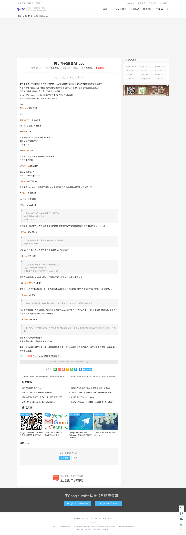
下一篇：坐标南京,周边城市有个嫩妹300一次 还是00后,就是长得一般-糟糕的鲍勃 (94, 376)
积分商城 (141, 3)
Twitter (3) (130, 79)
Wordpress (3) (145, 79)
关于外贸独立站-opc (69, 63)
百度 (109, 518)
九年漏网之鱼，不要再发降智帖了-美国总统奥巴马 (91, 392)
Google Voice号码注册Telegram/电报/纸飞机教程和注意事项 (80, 435)
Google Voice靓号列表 (77, 503)
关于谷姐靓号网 (128, 526)
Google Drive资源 (116, 526)
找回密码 (38, 3)
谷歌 (104, 518)
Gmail (47, 414)
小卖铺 (159, 9)
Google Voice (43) (131, 66)
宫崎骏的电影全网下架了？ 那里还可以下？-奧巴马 (91, 388)
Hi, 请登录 (21, 3)
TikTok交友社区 (95, 518)
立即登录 (64, 458)
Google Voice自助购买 (108, 503)
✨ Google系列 (118, 9)
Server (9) (129, 70)
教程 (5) (129, 75)
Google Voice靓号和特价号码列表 (31, 433)
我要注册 (30, 3)
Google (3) (158, 79)
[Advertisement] (93, 38)
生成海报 (88, 369)
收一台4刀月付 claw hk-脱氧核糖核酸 (37, 392)
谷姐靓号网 (21, 9)
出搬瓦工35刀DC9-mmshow (82, 397)
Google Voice (25, 414)
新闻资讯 (147, 9)
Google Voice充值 (104, 526)
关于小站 (152, 3)
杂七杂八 (134, 9)
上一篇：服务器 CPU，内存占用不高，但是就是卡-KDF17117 (44, 376)
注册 (75, 458)
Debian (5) (144, 75)
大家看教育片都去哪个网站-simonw (105, 433)
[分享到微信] (71, 369)
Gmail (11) (143, 66)
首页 (105, 9)
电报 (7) (143, 70)
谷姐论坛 (130, 3)
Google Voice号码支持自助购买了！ (47, 356)
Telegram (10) (159, 66)
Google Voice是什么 (90, 526)
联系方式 (93, 522)
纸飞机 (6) (157, 70)
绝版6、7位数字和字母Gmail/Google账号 (53, 433)
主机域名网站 (27, 16)
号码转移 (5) (158, 75)
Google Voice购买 (77, 526)
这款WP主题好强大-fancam (33, 388)
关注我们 (163, 3)
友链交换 (85, 518)
